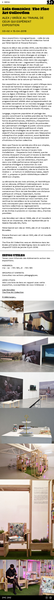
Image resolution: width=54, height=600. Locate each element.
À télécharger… (9, 297)
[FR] (4, 597)
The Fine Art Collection (13, 292)
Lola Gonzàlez (8, 290)
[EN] (9, 597)
